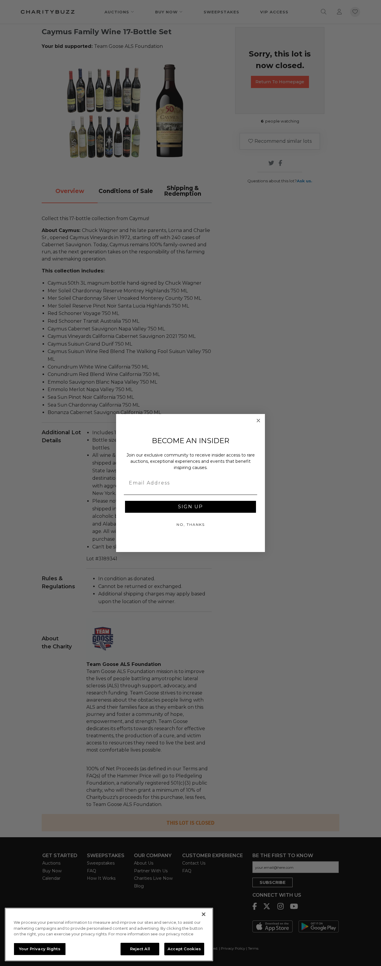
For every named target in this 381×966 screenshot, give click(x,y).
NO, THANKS (191, 524)
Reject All (140, 948)
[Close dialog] (258, 420)
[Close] (203, 914)
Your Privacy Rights (39, 948)
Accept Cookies (184, 948)
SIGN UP (190, 506)
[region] (109, 934)
